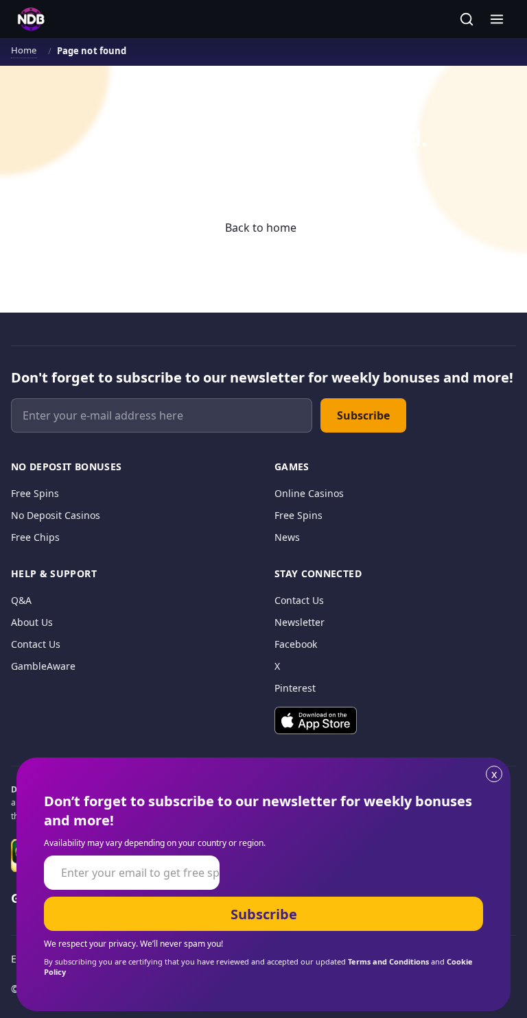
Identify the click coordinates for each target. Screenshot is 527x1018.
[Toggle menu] (497, 19)
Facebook (295, 644)
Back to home (260, 227)
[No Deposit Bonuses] (30, 19)
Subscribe (363, 415)
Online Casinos (309, 493)
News (287, 537)
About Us (32, 622)
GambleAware (43, 665)
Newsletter (299, 622)
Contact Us (35, 644)
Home (24, 50)
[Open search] (466, 19)
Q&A (21, 600)
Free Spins (35, 493)
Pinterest (295, 687)
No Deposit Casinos (55, 515)
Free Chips (35, 537)
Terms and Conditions (388, 961)
